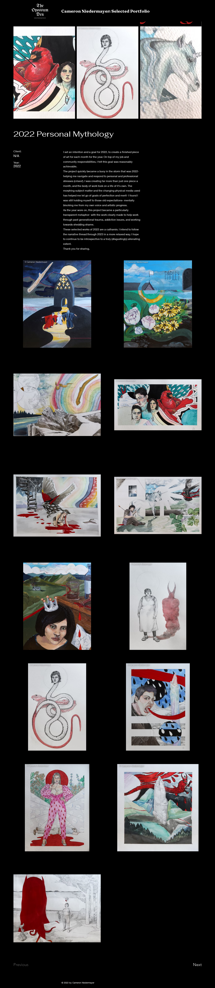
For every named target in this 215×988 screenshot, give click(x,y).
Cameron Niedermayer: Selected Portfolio (105, 11)
